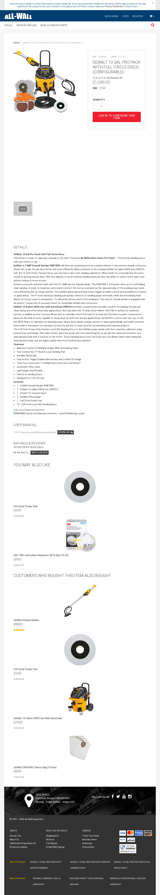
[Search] (153, 25)
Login (125, 16)
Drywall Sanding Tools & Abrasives (47, 881)
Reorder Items (89, 839)
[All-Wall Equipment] (18, 15)
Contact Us (15, 836)
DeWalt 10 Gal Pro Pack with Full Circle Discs (132, 865)
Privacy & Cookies (18, 847)
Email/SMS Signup (55, 847)
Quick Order (111, 16)
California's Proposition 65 (23, 843)
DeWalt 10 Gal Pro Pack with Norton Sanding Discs (90, 865)
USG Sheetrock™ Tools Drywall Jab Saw (86, 881)
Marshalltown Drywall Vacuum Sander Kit (127, 881)
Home (17, 42)
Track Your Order (90, 836)
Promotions (88, 847)
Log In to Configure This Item (117, 117)
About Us (14, 839)
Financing (87, 843)
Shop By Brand (26, 25)
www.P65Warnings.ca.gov (72, 413)
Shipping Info (52, 836)
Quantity (99, 99)
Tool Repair (51, 843)
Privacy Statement (114, 6)
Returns (50, 839)
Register (137, 16)
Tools (8, 25)
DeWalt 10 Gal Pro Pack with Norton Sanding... (45, 865)
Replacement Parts (53, 25)
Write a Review (39, 452)
